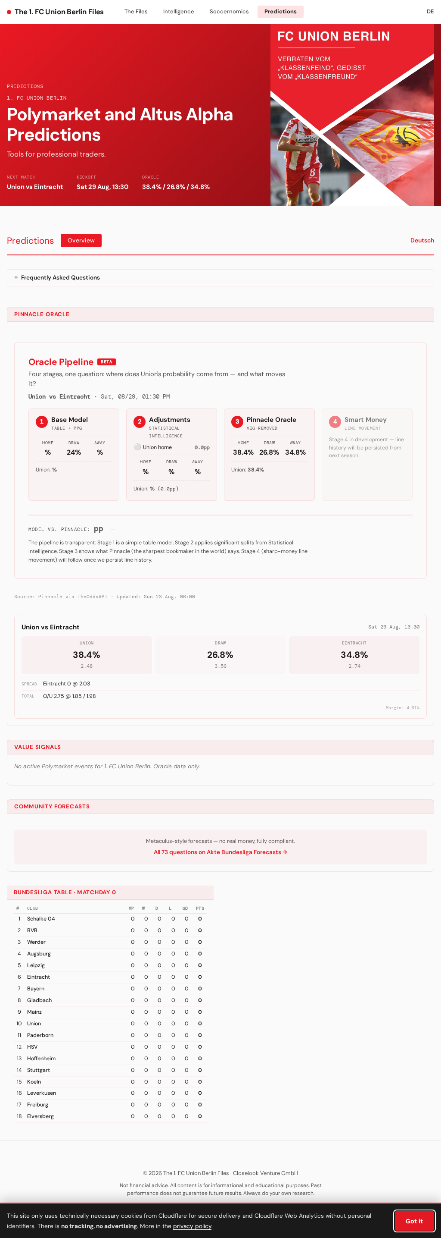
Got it (414, 1221)
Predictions (280, 11)
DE (430, 11)
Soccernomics (229, 11)
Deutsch (422, 240)
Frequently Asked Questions (60, 277)
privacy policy (192, 1226)
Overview (81, 240)
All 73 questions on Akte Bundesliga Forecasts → (220, 852)
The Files (136, 11)
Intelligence (178, 11)
